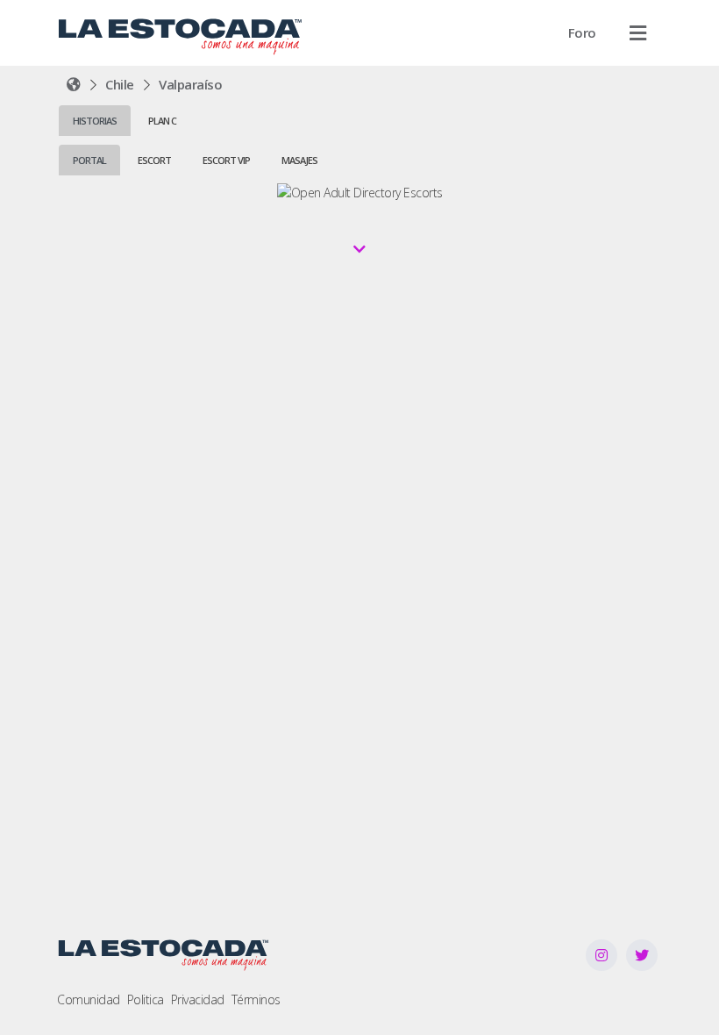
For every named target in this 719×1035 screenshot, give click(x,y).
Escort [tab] (154, 160)
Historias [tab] (95, 120)
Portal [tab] (89, 160)
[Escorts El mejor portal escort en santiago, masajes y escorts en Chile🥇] (73, 84)
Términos (256, 999)
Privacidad (197, 999)
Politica (145, 999)
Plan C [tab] (162, 120)
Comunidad (88, 999)
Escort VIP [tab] (226, 160)
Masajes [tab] (299, 160)
